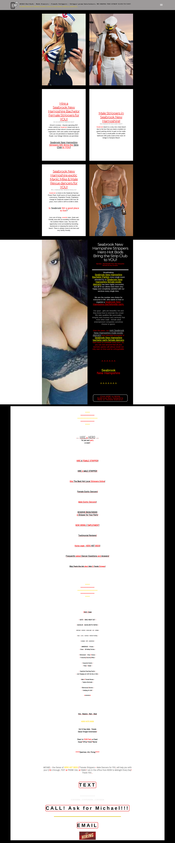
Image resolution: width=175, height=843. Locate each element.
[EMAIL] (87, 830)
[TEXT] (87, 790)
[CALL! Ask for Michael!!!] (87, 813)
